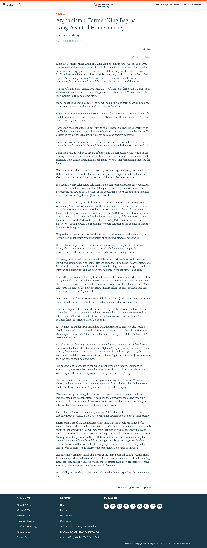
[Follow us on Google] (126, 506)
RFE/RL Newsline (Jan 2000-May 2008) (79, 532)
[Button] (147, 49)
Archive (60, 14)
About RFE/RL (24, 505)
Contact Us (22, 537)
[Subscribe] (159, 506)
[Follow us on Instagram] (119, 506)
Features (64, 510)
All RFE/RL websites (191, 5)
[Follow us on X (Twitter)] (133, 506)
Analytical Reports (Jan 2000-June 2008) (80, 537)
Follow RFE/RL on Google (167, 5)
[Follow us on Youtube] (106, 506)
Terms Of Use (23, 516)
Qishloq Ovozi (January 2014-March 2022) (80, 526)
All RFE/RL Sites (25, 532)
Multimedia (66, 521)
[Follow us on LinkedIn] (146, 506)
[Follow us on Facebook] (139, 506)
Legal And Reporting (27, 526)
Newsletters (66, 516)
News (63, 505)
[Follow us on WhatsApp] (153, 506)
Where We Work (25, 510)
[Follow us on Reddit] (112, 506)
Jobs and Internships (27, 521)
